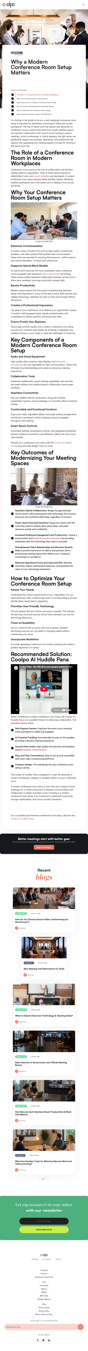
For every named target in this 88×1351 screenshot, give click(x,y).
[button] (83, 4)
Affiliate (44, 1292)
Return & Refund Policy (44, 1314)
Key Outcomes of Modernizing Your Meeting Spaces (35, 106)
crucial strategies (41, 176)
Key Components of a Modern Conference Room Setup (36, 102)
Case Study (44, 1285)
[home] (8, 4)
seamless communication (34, 749)
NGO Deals (44, 1296)
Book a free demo (44, 847)
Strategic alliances (44, 1299)
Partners (44, 1289)
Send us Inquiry (44, 1307)
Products (44, 1273)
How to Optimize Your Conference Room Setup (34, 110)
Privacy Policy (44, 1311)
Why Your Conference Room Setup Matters (32, 99)
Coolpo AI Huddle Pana (22, 818)
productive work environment (47, 538)
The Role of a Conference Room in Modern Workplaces (38, 95)
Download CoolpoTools (44, 1277)
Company (44, 1270)
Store (44, 1282)
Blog (44, 1304)
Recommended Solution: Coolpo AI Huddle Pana (34, 114)
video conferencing (50, 273)
